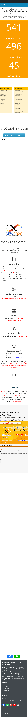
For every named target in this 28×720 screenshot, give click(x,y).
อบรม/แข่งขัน (22, 17)
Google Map (5, 714)
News (15, 17)
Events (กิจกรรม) (10, 17)
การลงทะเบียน (14, 264)
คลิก (26, 267)
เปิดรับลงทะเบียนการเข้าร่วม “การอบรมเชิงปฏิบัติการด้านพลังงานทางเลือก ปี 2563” (14, 11)
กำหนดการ (14, 315)
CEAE (14, 16)
